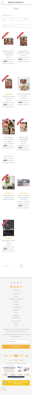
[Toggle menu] (2, 2)
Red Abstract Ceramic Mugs (8, 138)
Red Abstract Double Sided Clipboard (23, 139)
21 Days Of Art (16, 293)
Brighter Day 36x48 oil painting (23, 95)
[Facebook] (11, 287)
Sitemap (16, 315)
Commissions (16, 321)
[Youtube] (18, 287)
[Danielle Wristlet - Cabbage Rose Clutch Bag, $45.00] (8, 41)
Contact (16, 304)
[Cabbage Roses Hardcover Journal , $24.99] (23, 41)
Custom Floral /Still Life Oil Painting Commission (23, 197)
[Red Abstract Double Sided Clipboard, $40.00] (23, 127)
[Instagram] (14, 287)
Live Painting (16, 307)
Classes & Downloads (16, 299)
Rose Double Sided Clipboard (8, 97)
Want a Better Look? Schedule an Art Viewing (18, 383)
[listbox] (13, 26)
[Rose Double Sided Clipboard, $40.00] (8, 84)
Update (25, 19)
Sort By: (5, 26)
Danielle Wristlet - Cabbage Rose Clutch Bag (9, 53)
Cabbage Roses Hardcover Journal (23, 52)
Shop (16, 324)
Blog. (16, 312)
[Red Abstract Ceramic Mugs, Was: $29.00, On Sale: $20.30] (8, 127)
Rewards (16, 301)
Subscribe (16, 310)
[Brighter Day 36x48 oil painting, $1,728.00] (23, 84)
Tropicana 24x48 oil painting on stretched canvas (8, 197)
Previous (6, 266)
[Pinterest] (21, 287)
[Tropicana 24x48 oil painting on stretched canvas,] (8, 183)
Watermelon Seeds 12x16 (8, 241)
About (16, 296)
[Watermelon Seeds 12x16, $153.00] (8, 228)
